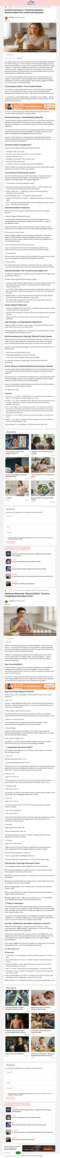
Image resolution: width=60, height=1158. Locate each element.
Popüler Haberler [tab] (17, 548)
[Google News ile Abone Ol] (10, 54)
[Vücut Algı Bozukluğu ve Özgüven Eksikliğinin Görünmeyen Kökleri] (17, 1001)
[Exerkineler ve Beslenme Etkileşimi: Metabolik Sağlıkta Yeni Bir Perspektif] (17, 1024)
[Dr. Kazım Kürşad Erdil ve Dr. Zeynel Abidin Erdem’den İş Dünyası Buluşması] (30, 576)
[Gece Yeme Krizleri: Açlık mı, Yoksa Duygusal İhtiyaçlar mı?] (17, 445)
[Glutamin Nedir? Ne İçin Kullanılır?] (17, 1047)
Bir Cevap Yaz (11, 509)
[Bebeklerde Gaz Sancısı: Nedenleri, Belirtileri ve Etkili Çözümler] (43, 1001)
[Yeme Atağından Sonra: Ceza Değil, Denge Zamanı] (43, 468)
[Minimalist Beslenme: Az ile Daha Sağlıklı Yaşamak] (43, 491)
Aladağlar (11, 17)
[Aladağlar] (31, 2)
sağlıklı (41, 1155)
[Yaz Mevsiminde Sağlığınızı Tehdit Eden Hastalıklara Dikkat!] (17, 468)
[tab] (42, 548)
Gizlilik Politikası (7, 1152)
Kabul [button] (18, 1152)
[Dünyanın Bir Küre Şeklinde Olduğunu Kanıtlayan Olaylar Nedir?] (30, 568)
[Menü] (6, 3)
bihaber (37, 1155)
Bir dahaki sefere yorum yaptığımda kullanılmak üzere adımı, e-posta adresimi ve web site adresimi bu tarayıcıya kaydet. (30, 538)
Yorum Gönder (10, 542)
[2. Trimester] (17, 491)
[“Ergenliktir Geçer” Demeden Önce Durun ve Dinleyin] (43, 445)
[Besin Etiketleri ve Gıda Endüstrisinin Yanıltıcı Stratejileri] (43, 1024)
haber (27, 1155)
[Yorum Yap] (6, 58)
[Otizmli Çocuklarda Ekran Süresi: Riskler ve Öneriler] (30, 561)
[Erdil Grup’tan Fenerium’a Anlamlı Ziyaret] (30, 583)
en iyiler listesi (32, 1155)
